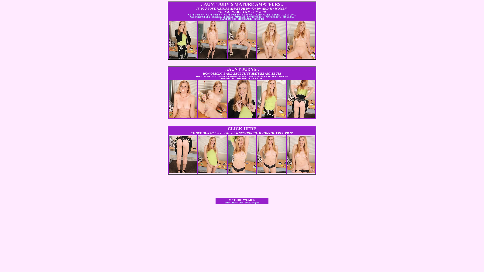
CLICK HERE (242, 128)
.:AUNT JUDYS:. (242, 69)
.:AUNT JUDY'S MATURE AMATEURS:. (242, 4)
